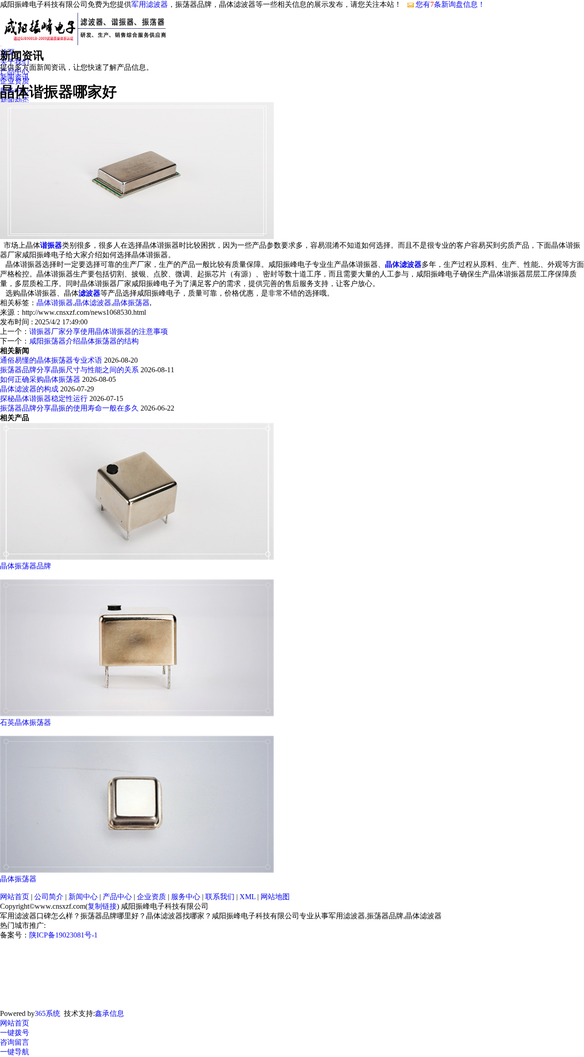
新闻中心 (83, 897)
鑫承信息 (109, 1013)
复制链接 (102, 906)
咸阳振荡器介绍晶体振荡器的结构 (84, 341)
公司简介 (48, 897)
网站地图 (275, 897)
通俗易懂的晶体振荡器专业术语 (51, 360)
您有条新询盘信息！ (450, 4)
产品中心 (117, 897)
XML (248, 897)
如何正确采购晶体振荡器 (40, 379)
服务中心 (185, 897)
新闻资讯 (14, 77)
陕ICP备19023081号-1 (63, 935)
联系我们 (220, 897)
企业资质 (151, 897)
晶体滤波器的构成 (29, 389)
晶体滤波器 (93, 303)
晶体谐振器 (54, 303)
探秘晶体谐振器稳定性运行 (44, 398)
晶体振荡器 (131, 303)
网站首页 (14, 897)
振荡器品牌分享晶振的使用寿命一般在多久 (69, 408)
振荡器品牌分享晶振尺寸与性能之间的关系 (69, 370)
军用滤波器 (149, 4)
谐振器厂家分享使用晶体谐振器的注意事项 (98, 331)
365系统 (47, 1013)
